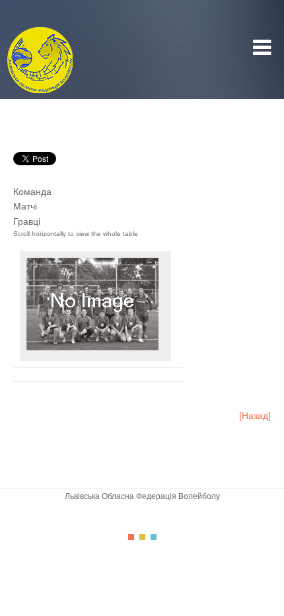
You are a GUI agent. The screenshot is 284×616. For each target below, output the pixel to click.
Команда (32, 191)
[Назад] (255, 415)
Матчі (25, 206)
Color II (142, 537)
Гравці (26, 221)
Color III (154, 537)
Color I (131, 537)
